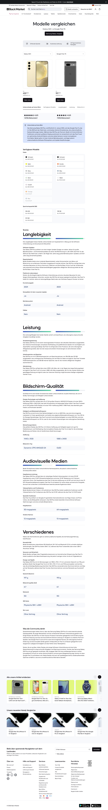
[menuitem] (37, 14)
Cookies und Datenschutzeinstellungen (78, 779)
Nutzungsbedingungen (77, 767)
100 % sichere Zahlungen (45, 793)
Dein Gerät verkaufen (44, 774)
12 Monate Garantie (44, 769)
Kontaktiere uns (27, 765)
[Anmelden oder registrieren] (95, 9)
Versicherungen (43, 772)
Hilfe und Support (27, 767)
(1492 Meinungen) (63, 118)
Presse (8, 767)
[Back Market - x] (8, 778)
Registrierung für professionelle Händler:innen (43, 785)
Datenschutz (74, 782)
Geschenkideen (59, 776)
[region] (54, 692)
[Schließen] (106, 2)
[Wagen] (99, 9)
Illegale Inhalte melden (77, 791)
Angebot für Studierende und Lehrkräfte (43, 778)
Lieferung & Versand (28, 769)
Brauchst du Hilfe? (86, 9)
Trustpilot (9, 772)
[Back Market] (16, 9)
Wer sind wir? (10, 765)
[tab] (32, 107)
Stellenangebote (11, 769)
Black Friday (58, 778)
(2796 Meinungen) (30, 118)
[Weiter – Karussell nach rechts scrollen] (99, 677)
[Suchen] (29, 9)
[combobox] (37, 54)
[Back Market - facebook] (15, 775)
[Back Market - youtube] (11, 775)
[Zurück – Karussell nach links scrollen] (95, 677)
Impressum (74, 789)
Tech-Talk (57, 765)
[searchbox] (46, 9)
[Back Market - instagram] (8, 775)
